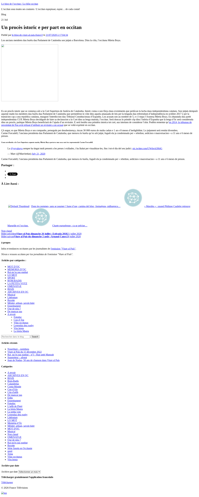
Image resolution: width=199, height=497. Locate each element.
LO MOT (12, 275)
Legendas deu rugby (24, 325)
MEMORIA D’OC (16, 269)
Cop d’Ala (19, 320)
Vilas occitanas (21, 322)
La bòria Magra (21, 331)
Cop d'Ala (12, 389)
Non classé (6, 231)
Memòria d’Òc (14, 423)
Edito (10, 397)
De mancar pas (14, 311)
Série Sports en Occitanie (19, 448)
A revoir (11, 314)
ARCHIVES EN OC (17, 292)
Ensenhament (14, 306)
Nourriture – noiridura (18, 349)
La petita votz (14, 412)
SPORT (11, 277)
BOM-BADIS (14, 280)
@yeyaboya (17, 148)
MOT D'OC (13, 428)
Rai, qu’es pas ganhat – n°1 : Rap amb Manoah (30, 354)
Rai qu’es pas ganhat (17, 272)
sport (9, 451)
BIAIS (10, 289)
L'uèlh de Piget (14, 406)
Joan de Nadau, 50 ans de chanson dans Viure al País (33, 360)
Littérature (12, 297)
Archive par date (9, 471)
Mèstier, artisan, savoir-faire (21, 303)
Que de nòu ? (14, 308)
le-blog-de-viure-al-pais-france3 (27, 35)
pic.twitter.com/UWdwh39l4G (147, 148)
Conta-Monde (14, 386)
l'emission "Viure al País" (63, 248)
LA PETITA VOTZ (17, 283)
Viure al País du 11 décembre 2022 (24, 352)
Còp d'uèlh (12, 392)
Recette (11, 300)
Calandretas (13, 383)
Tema (10, 454)
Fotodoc (18, 317)
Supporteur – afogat (17, 357)
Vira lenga (19, 328)
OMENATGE (14, 286)
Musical (11, 294)
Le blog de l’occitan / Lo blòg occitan (19, 3)
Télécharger (7, 482)
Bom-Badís (13, 381)
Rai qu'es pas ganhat (17, 442)
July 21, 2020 (38, 153)
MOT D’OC (13, 266)
